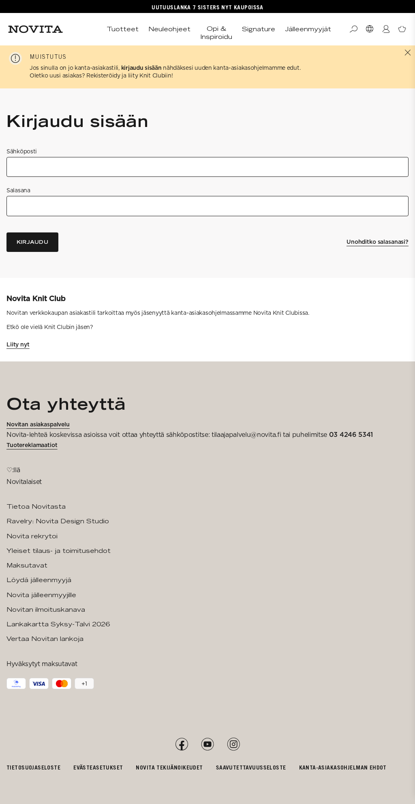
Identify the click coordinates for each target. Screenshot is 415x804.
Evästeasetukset (98, 767)
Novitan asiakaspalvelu (38, 424)
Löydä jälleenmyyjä (38, 580)
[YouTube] (207, 744)
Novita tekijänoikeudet (169, 767)
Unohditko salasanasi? (378, 242)
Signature (258, 29)
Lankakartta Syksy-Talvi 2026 (58, 624)
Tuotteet (123, 29)
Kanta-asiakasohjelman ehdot (343, 767)
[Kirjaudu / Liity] (385, 29)
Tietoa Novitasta (36, 506)
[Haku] (353, 29)
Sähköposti (21, 151)
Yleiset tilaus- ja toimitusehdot (58, 551)
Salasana (18, 190)
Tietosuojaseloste (33, 767)
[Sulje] (407, 52)
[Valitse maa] (369, 29)
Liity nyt (18, 344)
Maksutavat (26, 565)
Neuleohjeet (169, 29)
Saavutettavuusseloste (251, 767)
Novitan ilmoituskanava (45, 609)
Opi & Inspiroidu (216, 33)
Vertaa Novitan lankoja (44, 639)
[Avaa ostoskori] (402, 29)
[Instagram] (233, 744)
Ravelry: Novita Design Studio (57, 521)
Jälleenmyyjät (308, 29)
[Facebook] (181, 744)
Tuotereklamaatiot (32, 445)
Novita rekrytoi (32, 536)
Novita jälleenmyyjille (41, 595)
